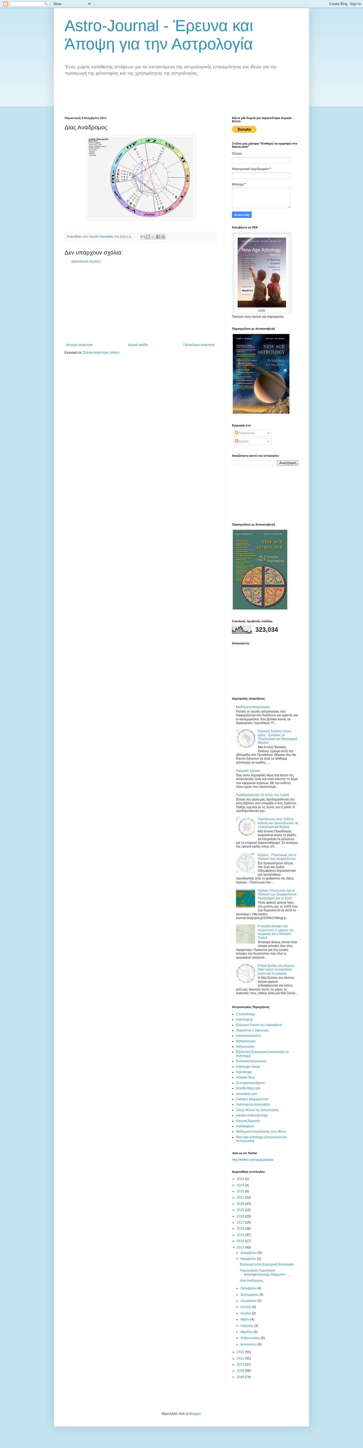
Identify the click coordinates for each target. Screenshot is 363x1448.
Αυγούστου (249, 1301)
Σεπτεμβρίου (249, 1295)
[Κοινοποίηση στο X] (153, 236)
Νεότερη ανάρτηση (79, 345)
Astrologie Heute (248, 1067)
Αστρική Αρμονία (248, 1121)
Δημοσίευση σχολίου (86, 261)
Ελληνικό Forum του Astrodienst (259, 1025)
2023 (241, 1185)
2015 (241, 1235)
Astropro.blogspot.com (252, 1099)
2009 (241, 1371)
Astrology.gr (244, 1019)
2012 (241, 1352)
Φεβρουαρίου (250, 1338)
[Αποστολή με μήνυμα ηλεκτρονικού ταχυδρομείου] (143, 236)
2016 (241, 1228)
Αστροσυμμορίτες (248, 1036)
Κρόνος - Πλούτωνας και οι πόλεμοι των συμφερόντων (277, 857)
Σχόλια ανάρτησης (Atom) (101, 352)
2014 (241, 1241)
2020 (241, 1204)
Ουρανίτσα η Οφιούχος (252, 1030)
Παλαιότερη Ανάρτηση (199, 345)
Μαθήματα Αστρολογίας (253, 707)
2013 (241, 1247)
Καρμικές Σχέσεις (248, 771)
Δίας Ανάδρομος (251, 1280)
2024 (241, 1179)
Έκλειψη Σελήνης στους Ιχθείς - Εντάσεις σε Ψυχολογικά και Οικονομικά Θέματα (277, 736)
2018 (241, 1216)
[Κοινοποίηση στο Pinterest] (163, 236)
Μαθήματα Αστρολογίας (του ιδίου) (261, 1131)
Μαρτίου (247, 1332)
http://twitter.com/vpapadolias (252, 1160)
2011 (241, 1358)
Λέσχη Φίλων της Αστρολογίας (257, 1110)
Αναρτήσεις (246, 433)
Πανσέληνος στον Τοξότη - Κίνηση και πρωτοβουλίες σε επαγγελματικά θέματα (278, 823)
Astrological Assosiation (253, 1104)
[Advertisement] (161, 95)
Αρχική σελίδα (138, 345)
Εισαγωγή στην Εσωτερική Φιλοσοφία (267, 1264)
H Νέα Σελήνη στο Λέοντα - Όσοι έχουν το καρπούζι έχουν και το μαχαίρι (277, 969)
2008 (241, 1377)
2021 (241, 1197)
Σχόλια (243, 441)
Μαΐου (245, 1319)
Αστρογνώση (245, 1046)
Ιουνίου (246, 1313)
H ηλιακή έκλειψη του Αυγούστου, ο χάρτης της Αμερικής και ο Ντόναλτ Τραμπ (276, 931)
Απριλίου (247, 1326)
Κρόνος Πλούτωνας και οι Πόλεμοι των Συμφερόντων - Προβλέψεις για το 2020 (278, 894)
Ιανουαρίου (249, 1344)
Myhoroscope (246, 1041)
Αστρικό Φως (245, 1077)
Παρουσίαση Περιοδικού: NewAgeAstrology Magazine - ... (265, 1272)
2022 (241, 1191)
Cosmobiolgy (245, 1014)
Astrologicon (245, 1126)
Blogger (195, 1414)
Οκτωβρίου (248, 1288)
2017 (241, 1222)
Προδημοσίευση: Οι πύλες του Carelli (262, 795)
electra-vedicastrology (252, 1115)
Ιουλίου (246, 1307)
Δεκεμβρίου (249, 1253)
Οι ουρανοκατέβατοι (250, 1083)
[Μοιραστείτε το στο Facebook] (158, 236)
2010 (241, 1364)
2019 (241, 1210)
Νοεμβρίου (248, 1259)
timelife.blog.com (248, 1088)
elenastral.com (246, 1094)
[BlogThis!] (148, 236)
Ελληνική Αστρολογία (251, 1061)
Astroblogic (244, 1072)
